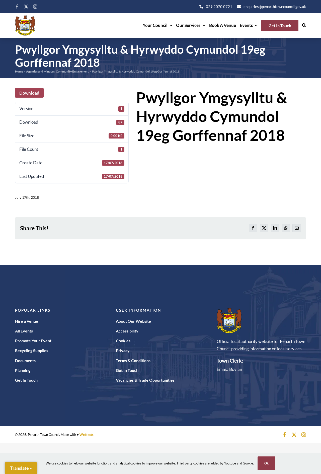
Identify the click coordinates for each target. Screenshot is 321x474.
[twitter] (26, 7)
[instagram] (35, 7)
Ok (266, 463)
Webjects (86, 435)
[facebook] (17, 7)
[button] (304, 25)
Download (29, 93)
